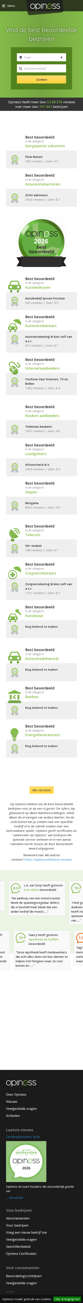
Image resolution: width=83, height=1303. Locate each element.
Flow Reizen (34, 157)
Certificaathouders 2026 (23, 1137)
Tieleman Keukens (38, 426)
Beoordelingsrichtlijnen (24, 1276)
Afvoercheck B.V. (37, 465)
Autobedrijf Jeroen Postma (45, 298)
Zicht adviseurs (36, 195)
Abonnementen (18, 1218)
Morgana (31, 503)
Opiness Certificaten (21, 1253)
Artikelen (13, 1115)
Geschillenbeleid (18, 1246)
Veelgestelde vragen (21, 1108)
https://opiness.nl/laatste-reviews (48, 859)
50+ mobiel (33, 546)
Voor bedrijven (17, 1225)
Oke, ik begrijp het (67, 1299)
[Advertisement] (41, 1025)
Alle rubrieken (41, 790)
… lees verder (14, 1197)
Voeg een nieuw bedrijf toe (26, 1232)
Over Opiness (16, 1094)
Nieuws (11, 1101)
